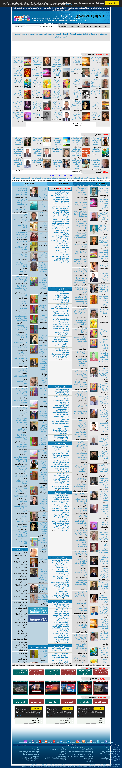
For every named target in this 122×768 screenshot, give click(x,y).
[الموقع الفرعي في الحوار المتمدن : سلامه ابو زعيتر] (94, 486)
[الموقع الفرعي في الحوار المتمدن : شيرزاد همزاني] (34, 260)
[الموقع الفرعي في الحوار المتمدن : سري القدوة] (94, 281)
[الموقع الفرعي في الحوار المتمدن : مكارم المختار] (94, 271)
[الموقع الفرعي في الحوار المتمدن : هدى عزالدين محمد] (34, 602)
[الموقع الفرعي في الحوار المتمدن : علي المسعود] (34, 577)
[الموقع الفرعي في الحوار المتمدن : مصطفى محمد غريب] (34, 520)
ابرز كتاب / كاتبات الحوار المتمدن (110, 758)
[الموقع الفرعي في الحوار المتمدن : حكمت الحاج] (34, 557)
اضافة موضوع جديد (33, 747)
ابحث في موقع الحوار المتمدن (30, 759)
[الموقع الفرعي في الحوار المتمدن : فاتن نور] (105, 65)
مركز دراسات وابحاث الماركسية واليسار (82, 747)
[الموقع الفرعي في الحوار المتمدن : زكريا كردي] (94, 317)
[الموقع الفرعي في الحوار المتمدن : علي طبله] (105, 76)
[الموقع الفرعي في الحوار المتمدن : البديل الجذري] (27, 76)
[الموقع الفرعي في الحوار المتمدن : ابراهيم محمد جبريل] (34, 270)
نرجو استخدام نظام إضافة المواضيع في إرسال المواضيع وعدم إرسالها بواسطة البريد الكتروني (94, 766)
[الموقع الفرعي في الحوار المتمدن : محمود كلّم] (94, 499)
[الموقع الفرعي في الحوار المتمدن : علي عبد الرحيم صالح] (94, 513)
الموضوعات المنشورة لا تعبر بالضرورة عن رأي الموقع (105, 764)
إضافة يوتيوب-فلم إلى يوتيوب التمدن (29, 751)
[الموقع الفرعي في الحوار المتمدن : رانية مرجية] (34, 505)
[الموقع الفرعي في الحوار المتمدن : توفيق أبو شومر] (105, 167)
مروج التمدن (62, 754)
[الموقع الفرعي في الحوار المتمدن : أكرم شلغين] (47, 65)
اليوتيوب (87, 742)
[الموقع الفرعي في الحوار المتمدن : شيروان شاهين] (94, 360)
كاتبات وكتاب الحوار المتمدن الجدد (61, 663)
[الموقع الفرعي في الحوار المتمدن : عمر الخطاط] (66, 156)
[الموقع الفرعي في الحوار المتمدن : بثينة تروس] (94, 603)
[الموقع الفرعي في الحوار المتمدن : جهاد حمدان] (27, 156)
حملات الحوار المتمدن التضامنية (57, 749)
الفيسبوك (102, 742)
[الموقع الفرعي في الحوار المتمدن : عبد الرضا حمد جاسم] (94, 220)
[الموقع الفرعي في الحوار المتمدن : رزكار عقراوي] (105, 87)
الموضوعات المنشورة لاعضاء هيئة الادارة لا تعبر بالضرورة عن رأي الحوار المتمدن (44, 766)
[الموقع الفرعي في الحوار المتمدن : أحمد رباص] (66, 167)
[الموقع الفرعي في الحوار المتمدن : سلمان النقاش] (66, 76)
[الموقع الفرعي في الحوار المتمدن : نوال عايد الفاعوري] (94, 641)
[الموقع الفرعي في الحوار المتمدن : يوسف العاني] (34, 567)
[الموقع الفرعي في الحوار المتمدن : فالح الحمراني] (66, 109)
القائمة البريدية (62, 756)
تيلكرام (58, 742)
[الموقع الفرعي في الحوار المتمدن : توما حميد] (47, 109)
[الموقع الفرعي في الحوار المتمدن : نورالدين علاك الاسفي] (94, 196)
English (63, 759)
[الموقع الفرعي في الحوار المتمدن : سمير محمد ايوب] (34, 430)
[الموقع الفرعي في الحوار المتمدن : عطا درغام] (94, 551)
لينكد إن (65, 742)
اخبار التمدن (63, 747)
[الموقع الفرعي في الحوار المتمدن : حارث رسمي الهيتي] (34, 343)
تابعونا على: (111, 742)
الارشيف (63, 751)
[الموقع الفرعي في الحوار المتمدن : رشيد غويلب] (66, 65)
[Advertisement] (61, 45)
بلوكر (43, 742)
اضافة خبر (36, 749)
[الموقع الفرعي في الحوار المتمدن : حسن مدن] (47, 146)
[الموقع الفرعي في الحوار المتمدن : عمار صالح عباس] (94, 576)
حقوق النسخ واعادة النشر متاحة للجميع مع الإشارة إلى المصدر (49, 764)
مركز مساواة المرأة (87, 749)
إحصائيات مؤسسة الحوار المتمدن (111, 754)
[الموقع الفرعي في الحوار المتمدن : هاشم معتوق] (105, 146)
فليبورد (37, 742)
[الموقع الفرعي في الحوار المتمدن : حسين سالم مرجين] (94, 614)
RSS (80, 742)
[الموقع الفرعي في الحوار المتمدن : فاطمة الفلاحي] (86, 109)
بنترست (50, 742)
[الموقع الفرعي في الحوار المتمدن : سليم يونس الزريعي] (94, 233)
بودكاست (21, 742)
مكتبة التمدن (89, 761)
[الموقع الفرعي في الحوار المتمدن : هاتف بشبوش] (47, 120)
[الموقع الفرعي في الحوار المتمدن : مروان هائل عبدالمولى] (94, 404)
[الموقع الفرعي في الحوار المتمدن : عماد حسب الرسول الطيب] (27, 167)
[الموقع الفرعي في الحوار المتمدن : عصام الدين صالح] (34, 366)
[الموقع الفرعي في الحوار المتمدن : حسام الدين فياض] (66, 120)
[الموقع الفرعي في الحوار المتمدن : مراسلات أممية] (86, 156)
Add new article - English (31, 754)
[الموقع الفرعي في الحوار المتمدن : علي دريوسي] (34, 220)
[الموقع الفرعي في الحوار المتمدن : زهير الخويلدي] (86, 146)
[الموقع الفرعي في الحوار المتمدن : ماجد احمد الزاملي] (94, 444)
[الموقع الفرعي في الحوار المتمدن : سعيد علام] (47, 156)
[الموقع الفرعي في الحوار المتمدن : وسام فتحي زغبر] (66, 98)
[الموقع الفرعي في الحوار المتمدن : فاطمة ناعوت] (105, 120)
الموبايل (29, 742)
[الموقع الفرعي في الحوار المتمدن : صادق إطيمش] (86, 76)
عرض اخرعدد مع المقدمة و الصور (110, 751)
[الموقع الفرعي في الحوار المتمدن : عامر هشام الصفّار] (94, 376)
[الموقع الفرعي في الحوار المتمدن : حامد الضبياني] (94, 589)
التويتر (95, 742)
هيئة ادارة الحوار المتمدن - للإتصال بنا (110, 753)
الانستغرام (73, 742)
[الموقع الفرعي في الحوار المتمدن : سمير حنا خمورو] (86, 98)
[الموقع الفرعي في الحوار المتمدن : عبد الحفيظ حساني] (86, 87)
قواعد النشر (116, 756)
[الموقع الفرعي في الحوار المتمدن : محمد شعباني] (94, 431)
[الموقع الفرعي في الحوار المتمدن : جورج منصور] (94, 565)
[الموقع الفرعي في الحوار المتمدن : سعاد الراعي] (34, 240)
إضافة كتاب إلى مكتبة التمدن (31, 753)
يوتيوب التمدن (89, 759)
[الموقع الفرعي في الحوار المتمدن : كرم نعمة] (34, 196)
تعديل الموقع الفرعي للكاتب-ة (30, 758)
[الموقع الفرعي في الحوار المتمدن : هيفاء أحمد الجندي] (27, 146)
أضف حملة (36, 756)
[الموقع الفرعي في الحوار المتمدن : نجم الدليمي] (94, 244)
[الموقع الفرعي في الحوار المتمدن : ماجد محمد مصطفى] (94, 459)
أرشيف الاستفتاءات (60, 753)
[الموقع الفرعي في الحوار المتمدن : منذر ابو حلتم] (34, 386)
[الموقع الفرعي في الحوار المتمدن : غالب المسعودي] (86, 167)
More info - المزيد (72, 5)
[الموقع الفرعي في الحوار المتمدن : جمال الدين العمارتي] (47, 167)
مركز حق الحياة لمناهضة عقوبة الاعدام (82, 754)
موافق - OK (112, 3)
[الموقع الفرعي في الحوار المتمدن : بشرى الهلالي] (34, 592)
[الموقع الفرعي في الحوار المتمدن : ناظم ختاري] (94, 540)
